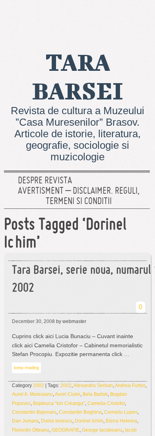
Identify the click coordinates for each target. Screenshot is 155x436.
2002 (38, 385)
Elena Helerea (121, 421)
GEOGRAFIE (65, 430)
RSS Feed (140, 18)
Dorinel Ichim (89, 421)
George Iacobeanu (102, 430)
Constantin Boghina (80, 412)
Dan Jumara (25, 421)
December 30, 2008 (33, 321)
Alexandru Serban (93, 385)
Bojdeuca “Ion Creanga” (59, 403)
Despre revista (45, 181)
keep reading (26, 367)
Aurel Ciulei (67, 394)
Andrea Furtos (130, 385)
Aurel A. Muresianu (32, 394)
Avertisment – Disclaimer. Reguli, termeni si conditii (79, 196)
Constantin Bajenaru (34, 412)
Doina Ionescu (56, 421)
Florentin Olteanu (30, 430)
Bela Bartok (95, 394)
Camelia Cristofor (106, 403)
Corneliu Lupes (121, 412)
